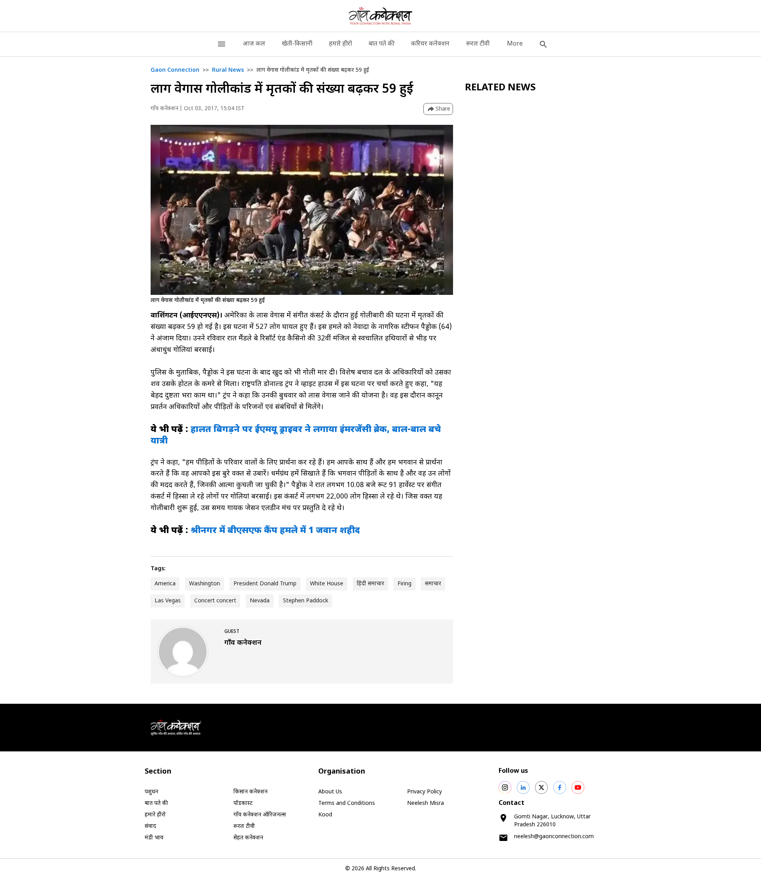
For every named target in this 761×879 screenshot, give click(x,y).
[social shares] (505, 787)
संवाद (150, 826)
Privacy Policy (424, 792)
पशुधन (151, 792)
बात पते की (381, 44)
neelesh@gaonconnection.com (554, 837)
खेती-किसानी (297, 44)
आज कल (254, 44)
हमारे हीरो (340, 44)
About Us (330, 792)
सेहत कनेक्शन (248, 838)
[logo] (381, 16)
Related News (500, 88)
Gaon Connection (175, 70)
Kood (325, 815)
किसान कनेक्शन (250, 792)
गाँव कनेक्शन (164, 109)
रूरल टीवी (477, 44)
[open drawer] (221, 44)
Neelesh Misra (425, 803)
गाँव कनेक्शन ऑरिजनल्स (259, 815)
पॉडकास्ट (242, 803)
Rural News (228, 70)
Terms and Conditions (346, 803)
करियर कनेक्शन (430, 44)
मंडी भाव (154, 838)
